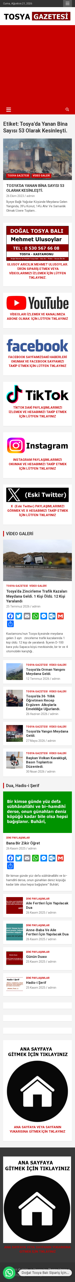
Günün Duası (36, 956)
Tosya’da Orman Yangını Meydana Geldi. (45, 671)
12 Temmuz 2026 (37, 678)
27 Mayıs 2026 (35, 740)
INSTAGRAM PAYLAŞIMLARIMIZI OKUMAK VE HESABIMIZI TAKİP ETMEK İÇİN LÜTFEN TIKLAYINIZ (37, 464)
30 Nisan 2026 (35, 771)
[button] (9, 1272)
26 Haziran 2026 (37, 714)
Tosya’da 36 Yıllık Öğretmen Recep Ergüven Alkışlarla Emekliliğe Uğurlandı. (43, 702)
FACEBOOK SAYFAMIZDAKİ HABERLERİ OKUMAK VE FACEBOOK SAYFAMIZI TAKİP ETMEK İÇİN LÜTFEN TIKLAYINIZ (37, 361)
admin (30, 196)
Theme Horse (57, 1270)
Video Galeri (41, 175)
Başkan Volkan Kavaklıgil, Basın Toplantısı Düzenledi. (46, 762)
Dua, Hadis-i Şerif (22, 785)
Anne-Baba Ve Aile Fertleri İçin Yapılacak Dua (47, 932)
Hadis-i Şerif (36, 982)
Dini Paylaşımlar (18, 837)
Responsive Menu (67, 3)
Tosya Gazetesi (18, 175)
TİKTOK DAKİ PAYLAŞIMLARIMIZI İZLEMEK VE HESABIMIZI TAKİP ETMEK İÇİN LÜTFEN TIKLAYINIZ (37, 412)
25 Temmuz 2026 (18, 606)
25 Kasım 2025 (35, 961)
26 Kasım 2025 (16, 848)
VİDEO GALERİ (19, 533)
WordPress (51, 1275)
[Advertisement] (37, 65)
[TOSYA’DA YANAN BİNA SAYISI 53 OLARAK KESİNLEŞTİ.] (37, 159)
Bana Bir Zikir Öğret (23, 843)
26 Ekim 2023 (15, 196)
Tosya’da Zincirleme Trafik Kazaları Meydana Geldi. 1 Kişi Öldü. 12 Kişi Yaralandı (36, 596)
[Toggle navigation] (8, 109)
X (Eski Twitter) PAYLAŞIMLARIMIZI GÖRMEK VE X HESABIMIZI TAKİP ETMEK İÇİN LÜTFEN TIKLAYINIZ (37, 510)
